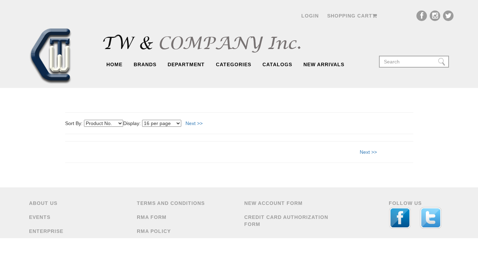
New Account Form (273, 203)
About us (43, 203)
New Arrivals (323, 64)
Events (39, 217)
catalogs (277, 64)
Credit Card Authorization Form (286, 220)
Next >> (194, 123)
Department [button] (186, 64)
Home (114, 64)
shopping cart (349, 16)
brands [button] (145, 64)
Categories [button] (233, 64)
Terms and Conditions (171, 203)
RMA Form (152, 217)
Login (310, 16)
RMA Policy (154, 231)
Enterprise (46, 231)
